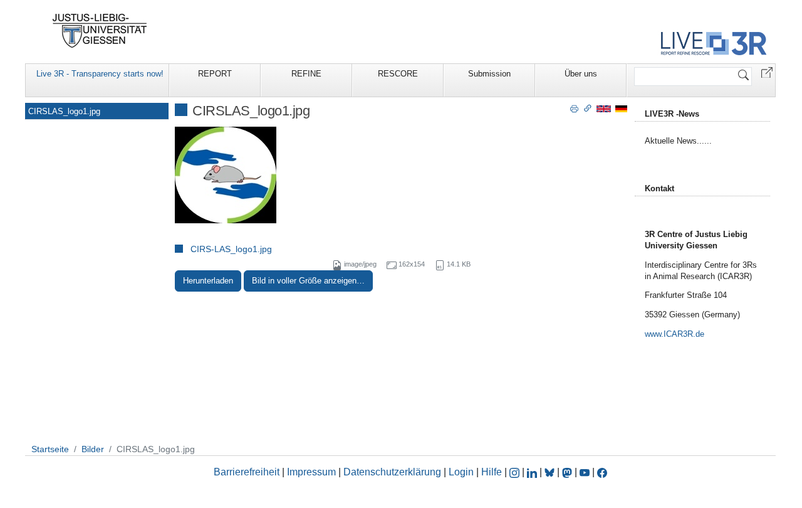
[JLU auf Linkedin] (533, 472)
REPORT (215, 73)
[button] (767, 72)
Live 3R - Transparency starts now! (100, 73)
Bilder (92, 449)
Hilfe (491, 472)
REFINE (306, 73)
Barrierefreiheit (246, 472)
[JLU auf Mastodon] (568, 472)
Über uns (581, 73)
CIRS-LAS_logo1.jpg (231, 249)
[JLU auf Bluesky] (550, 472)
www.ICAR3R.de (674, 334)
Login (462, 472)
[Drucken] (574, 108)
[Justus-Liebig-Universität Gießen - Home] (99, 31)
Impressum (311, 472)
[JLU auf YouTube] (585, 472)
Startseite (50, 449)
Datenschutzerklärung (392, 472)
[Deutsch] (621, 108)
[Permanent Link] (588, 108)
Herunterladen (208, 280)
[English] (603, 108)
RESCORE (398, 73)
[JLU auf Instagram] (515, 472)
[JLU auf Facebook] (602, 472)
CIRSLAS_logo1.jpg (64, 111)
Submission (489, 73)
